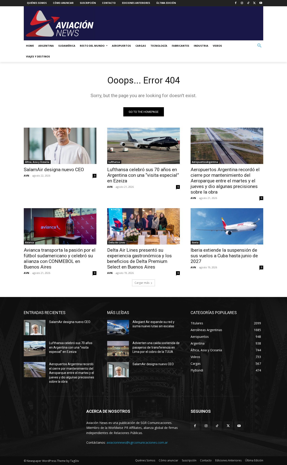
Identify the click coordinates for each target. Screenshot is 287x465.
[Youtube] (260, 3)
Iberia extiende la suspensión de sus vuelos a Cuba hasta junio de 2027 (224, 255)
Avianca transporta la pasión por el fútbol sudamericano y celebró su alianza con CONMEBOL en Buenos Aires (60, 258)
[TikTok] (248, 3)
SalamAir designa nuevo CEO (54, 169)
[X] (254, 3)
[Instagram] (242, 3)
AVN (26, 175)
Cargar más (142, 283)
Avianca (29, 242)
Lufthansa (114, 162)
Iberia (195, 242)
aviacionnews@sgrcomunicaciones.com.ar (137, 442)
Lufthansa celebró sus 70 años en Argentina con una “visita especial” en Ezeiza (143, 175)
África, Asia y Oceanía (37, 162)
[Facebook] (235, 3)
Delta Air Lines (117, 242)
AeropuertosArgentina (205, 162)
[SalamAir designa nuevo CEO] (60, 146)
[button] (259, 45)
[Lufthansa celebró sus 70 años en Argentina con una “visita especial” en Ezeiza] (143, 146)
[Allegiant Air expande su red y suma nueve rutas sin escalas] (118, 327)
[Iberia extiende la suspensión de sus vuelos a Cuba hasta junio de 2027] (227, 226)
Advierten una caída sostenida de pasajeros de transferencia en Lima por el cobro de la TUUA (156, 347)
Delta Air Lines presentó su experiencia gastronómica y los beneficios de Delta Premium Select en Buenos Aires (139, 258)
